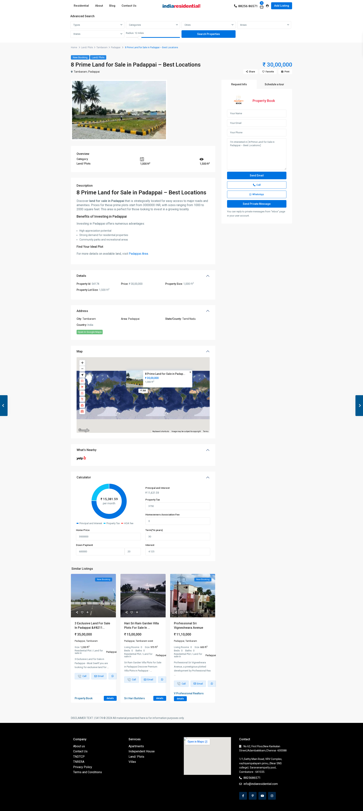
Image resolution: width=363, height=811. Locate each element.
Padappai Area (138, 253)
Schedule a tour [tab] (274, 84)
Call (258, 184)
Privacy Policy (82, 767)
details (110, 698)
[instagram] (272, 796)
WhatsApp (258, 194)
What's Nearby (86, 450)
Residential (81, 5)
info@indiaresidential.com (261, 784)
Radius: (135, 33)
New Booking (80, 57)
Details (81, 276)
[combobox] (97, 25)
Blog (112, 5)
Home (74, 47)
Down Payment (84, 545)
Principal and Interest (157, 488)
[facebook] (243, 796)
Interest (149, 545)
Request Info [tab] (239, 84)
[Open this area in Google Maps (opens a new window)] (84, 430)
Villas (132, 762)
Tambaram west (144, 640)
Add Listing (281, 5)
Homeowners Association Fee (162, 514)
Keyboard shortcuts (160, 431)
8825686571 (252, 778)
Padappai (115, 47)
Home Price (83, 530)
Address (82, 311)
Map (80, 351)
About (99, 5)
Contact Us (129, 5)
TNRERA (78, 762)
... (108, 667)
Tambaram (102, 47)
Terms (206, 431)
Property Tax (152, 499)
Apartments (136, 746)
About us (79, 746)
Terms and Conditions (87, 772)
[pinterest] (253, 796)
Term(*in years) (154, 530)
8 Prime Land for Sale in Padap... (165, 373)
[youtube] (262, 796)
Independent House (142, 751)
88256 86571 (248, 6)
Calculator (84, 477)
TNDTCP (79, 756)
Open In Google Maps (90, 332)
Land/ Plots (87, 47)
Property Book (264, 101)
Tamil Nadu (189, 318)
